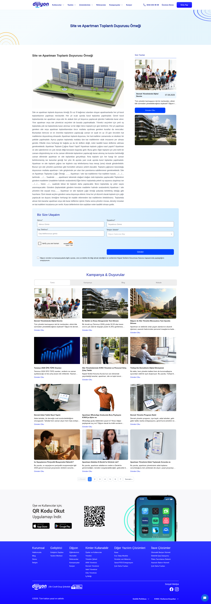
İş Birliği (88, 576)
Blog (34, 556)
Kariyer (129, 5)
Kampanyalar (114, 5)
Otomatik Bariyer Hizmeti (160, 552)
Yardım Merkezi (56, 556)
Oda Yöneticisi (91, 573)
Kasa (116, 552)
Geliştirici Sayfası (56, 552)
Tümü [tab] (52, 283)
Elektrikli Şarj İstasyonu (160, 556)
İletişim (35, 563)
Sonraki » (128, 479)
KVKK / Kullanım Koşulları (165, 599)
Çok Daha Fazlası (121, 566)
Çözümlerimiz (84, 5)
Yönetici (88, 556)
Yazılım (70, 5)
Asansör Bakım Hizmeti (160, 563)
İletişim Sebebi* (113, 230)
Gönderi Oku (150, 110)
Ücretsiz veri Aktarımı (122, 559)
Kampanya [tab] (88, 283)
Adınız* (40, 220)
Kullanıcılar (57, 5)
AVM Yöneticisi (91, 563)
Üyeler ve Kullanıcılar (93, 552)
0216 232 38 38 (153, 5)
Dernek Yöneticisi (92, 566)
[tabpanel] (105, 384)
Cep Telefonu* (42, 229)
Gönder (140, 252)
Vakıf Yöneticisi (91, 569)
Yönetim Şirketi (91, 559)
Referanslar (101, 5)
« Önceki (82, 479)
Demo (34, 559)
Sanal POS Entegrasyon (123, 563)
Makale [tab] (159, 283)
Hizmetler (73, 556)
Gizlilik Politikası (140, 599)
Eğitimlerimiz (74, 552)
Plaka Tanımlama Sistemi (161, 559)
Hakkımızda (36, 552)
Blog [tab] (123, 283)
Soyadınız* (111, 220)
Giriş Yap (184, 5)
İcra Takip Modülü (121, 556)
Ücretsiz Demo (168, 5)
